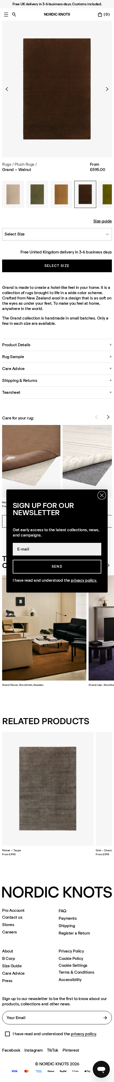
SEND (57, 566)
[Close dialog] (102, 495)
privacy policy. (84, 580)
